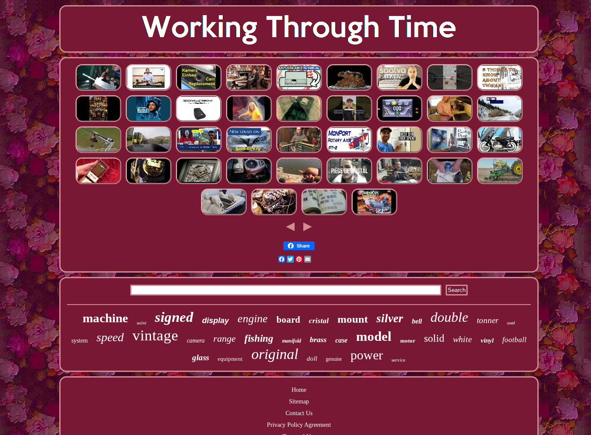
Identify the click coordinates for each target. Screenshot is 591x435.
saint (141, 322)
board (288, 319)
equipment (230, 359)
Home (299, 390)
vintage (155, 335)
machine (105, 318)
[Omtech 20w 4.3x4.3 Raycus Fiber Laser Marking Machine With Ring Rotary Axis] (349, 152)
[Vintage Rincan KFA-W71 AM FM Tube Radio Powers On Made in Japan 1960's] (98, 183)
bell (417, 321)
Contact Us (299, 413)
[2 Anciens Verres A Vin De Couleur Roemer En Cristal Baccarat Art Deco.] (349, 183)
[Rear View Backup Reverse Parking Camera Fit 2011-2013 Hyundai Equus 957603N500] (198, 90)
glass (200, 357)
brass (318, 339)
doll (312, 358)
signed (174, 317)
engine (253, 318)
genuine (334, 359)
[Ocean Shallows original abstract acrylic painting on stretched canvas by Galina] (449, 152)
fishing (258, 338)
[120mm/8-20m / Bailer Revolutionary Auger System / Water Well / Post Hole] (449, 90)
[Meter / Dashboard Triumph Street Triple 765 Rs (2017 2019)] (399, 121)
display (215, 320)
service (398, 359)
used (511, 323)
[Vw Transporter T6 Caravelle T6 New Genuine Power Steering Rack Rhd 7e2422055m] (148, 90)
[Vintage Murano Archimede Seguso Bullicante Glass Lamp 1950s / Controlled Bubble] (198, 152)
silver (389, 318)
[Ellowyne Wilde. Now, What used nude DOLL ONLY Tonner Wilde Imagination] (299, 152)
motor (407, 340)
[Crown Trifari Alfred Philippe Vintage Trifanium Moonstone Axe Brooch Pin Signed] (499, 90)
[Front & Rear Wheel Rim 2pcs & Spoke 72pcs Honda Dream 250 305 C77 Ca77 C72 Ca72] (499, 152)
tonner (487, 320)
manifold (291, 341)
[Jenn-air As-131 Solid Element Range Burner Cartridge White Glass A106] (449, 121)
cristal (319, 321)
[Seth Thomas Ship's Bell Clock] (148, 183)
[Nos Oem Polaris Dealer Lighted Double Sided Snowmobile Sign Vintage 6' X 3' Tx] (499, 121)
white (462, 339)
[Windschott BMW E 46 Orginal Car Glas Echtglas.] (223, 214)
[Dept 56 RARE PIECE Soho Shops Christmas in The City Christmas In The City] (98, 121)
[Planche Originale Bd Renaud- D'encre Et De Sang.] (399, 183)
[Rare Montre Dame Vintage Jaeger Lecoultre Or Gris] (198, 183)
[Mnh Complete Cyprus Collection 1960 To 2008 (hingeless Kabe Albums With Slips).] (324, 214)
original (274, 354)
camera (196, 340)
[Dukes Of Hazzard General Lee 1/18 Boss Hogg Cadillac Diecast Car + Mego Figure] (299, 121)
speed (110, 337)
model (374, 336)
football (514, 340)
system (79, 340)
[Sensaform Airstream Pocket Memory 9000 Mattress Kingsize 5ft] (399, 90)
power (366, 355)
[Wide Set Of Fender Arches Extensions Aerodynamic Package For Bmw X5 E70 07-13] (249, 152)
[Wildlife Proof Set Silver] (349, 90)
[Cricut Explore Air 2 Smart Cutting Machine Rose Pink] (299, 90)
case (341, 340)
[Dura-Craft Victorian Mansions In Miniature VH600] (249, 90)
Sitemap (299, 401)
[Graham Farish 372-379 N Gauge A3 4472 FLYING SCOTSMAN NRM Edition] (148, 152)
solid (434, 338)
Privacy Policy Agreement (299, 425)
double (449, 317)
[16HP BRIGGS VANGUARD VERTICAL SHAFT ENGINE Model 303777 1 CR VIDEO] (249, 183)
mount (352, 319)
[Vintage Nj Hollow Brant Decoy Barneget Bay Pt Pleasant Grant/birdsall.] (299, 183)
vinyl (487, 340)
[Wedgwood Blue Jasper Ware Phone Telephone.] (449, 183)
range (224, 338)
